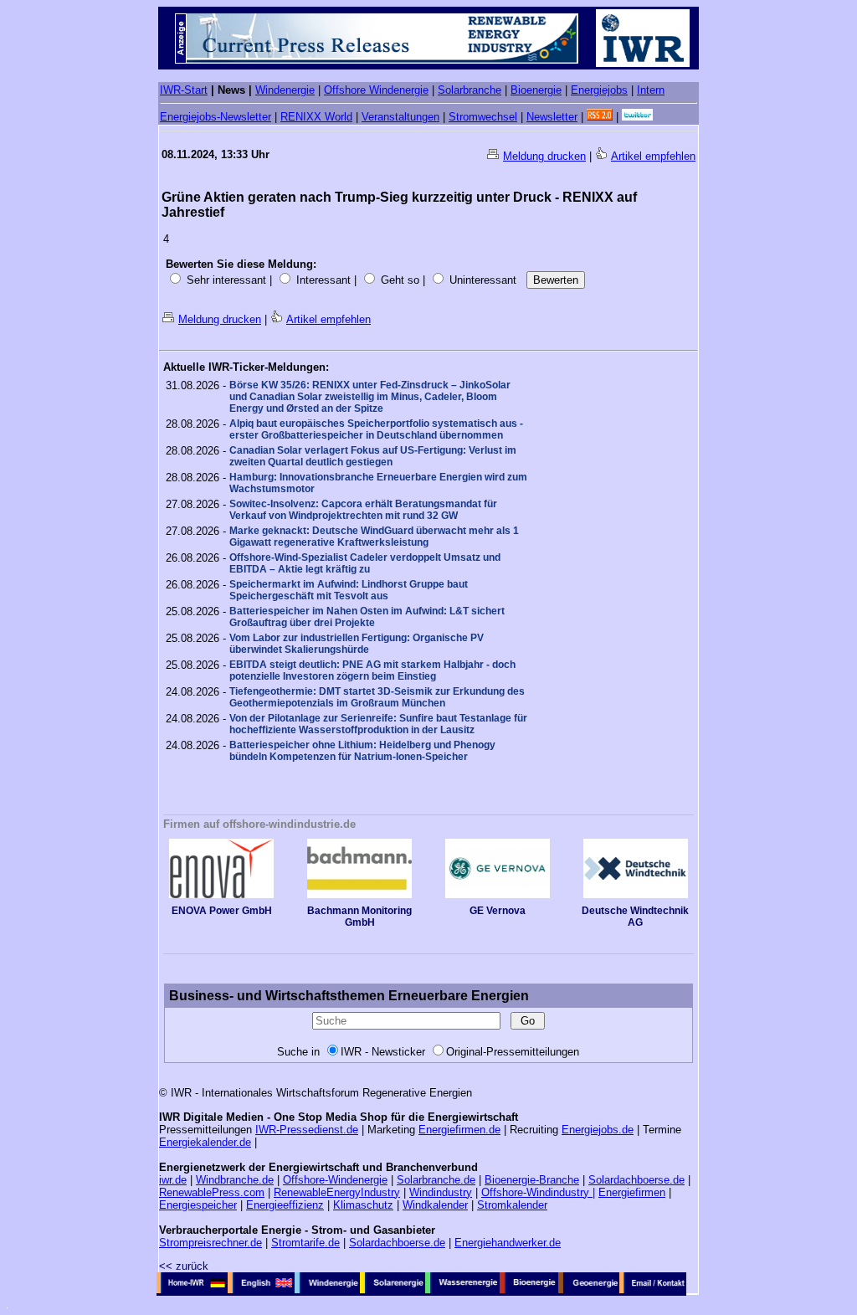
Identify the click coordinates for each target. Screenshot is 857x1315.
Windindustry (440, 1192)
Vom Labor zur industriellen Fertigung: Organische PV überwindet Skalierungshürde (356, 643)
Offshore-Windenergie (335, 1180)
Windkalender (435, 1205)
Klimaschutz (363, 1205)
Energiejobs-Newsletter (215, 116)
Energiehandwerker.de (507, 1242)
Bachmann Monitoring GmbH (359, 916)
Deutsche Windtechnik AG (635, 916)
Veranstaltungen (400, 116)
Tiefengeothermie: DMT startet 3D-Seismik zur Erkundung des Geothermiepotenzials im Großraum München (377, 697)
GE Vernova (498, 911)
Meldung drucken (544, 156)
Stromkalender (512, 1205)
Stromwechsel (483, 116)
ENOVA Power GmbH (222, 911)
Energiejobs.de (598, 1129)
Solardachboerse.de (636, 1180)
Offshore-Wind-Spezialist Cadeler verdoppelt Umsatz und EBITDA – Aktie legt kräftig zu (364, 563)
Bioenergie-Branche (532, 1180)
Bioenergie (536, 90)
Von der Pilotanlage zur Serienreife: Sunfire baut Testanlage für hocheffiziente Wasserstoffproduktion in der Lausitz (378, 724)
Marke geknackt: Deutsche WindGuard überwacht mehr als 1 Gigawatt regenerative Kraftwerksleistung (374, 536)
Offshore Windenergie (376, 90)
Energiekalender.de (205, 1142)
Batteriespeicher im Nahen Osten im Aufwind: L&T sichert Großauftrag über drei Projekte (367, 617)
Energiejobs (599, 90)
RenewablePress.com (211, 1192)
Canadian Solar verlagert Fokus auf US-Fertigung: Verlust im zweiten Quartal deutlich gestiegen (372, 456)
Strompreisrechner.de (210, 1242)
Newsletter (551, 116)
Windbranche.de (235, 1180)
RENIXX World (316, 116)
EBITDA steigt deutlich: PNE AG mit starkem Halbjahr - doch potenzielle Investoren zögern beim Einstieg (372, 670)
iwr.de (173, 1180)
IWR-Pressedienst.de (306, 1129)
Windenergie (285, 90)
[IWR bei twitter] (637, 116)
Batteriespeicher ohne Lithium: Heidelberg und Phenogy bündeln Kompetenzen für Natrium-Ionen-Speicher (362, 751)
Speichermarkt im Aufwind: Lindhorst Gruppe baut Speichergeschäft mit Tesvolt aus (348, 590)
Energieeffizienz (285, 1205)
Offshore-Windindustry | (538, 1192)
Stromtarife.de (305, 1242)
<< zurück (183, 1266)
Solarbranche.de (436, 1180)
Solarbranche (469, 90)
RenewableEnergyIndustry (337, 1192)
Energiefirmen (631, 1192)
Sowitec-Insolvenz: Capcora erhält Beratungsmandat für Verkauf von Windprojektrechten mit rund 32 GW (363, 509)
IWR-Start (184, 90)
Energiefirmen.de (459, 1129)
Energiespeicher (198, 1205)
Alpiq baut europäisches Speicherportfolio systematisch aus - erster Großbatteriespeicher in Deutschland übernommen (376, 429)
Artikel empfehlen (653, 156)
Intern (651, 90)
